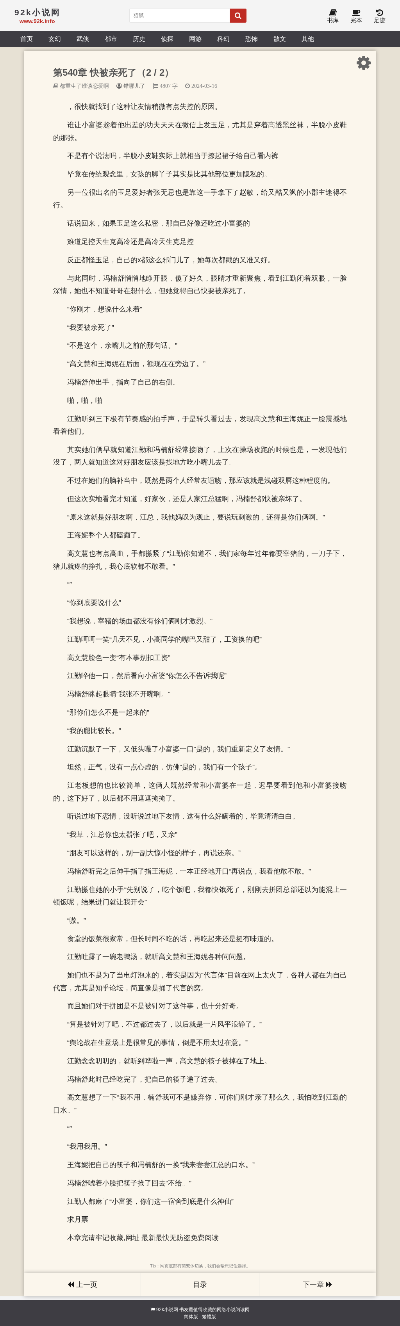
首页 (26, 38)
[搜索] (238, 16)
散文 (279, 38)
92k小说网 (167, 1309)
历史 (139, 38)
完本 (356, 20)
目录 (200, 1285)
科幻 (223, 38)
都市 (111, 38)
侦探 (167, 38)
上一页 (85, 1285)
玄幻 (54, 38)
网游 (195, 38)
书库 (333, 20)
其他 (308, 38)
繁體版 (209, 1316)
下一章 (314, 1285)
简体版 (191, 1316)
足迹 (380, 20)
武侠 (83, 38)
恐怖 (251, 38)
